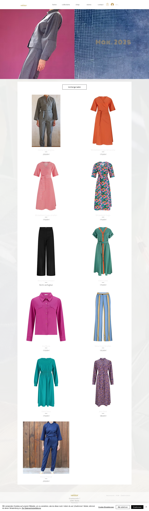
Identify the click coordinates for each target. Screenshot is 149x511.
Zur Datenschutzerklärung (31, 508)
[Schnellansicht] (46, 121)
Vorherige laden (74, 87)
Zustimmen (137, 507)
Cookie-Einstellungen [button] (106, 507)
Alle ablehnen (123, 507)
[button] (107, 4)
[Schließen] (146, 507)
